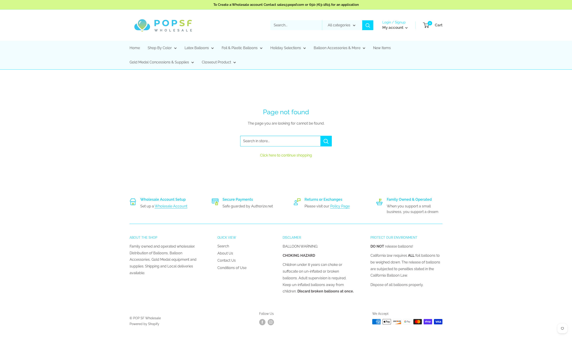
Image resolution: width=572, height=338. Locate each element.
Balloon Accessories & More (337, 48)
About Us (225, 253)
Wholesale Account (171, 206)
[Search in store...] (326, 141)
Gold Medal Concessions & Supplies (159, 62)
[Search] (367, 25)
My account (393, 27)
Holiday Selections (285, 48)
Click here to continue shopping (286, 155)
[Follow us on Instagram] (271, 322)
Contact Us (226, 260)
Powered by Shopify (144, 324)
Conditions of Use (231, 268)
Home (135, 48)
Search (223, 246)
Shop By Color (160, 48)
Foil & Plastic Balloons (240, 48)
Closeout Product (216, 62)
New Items (382, 48)
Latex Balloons (197, 48)
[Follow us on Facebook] (262, 322)
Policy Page (340, 206)
